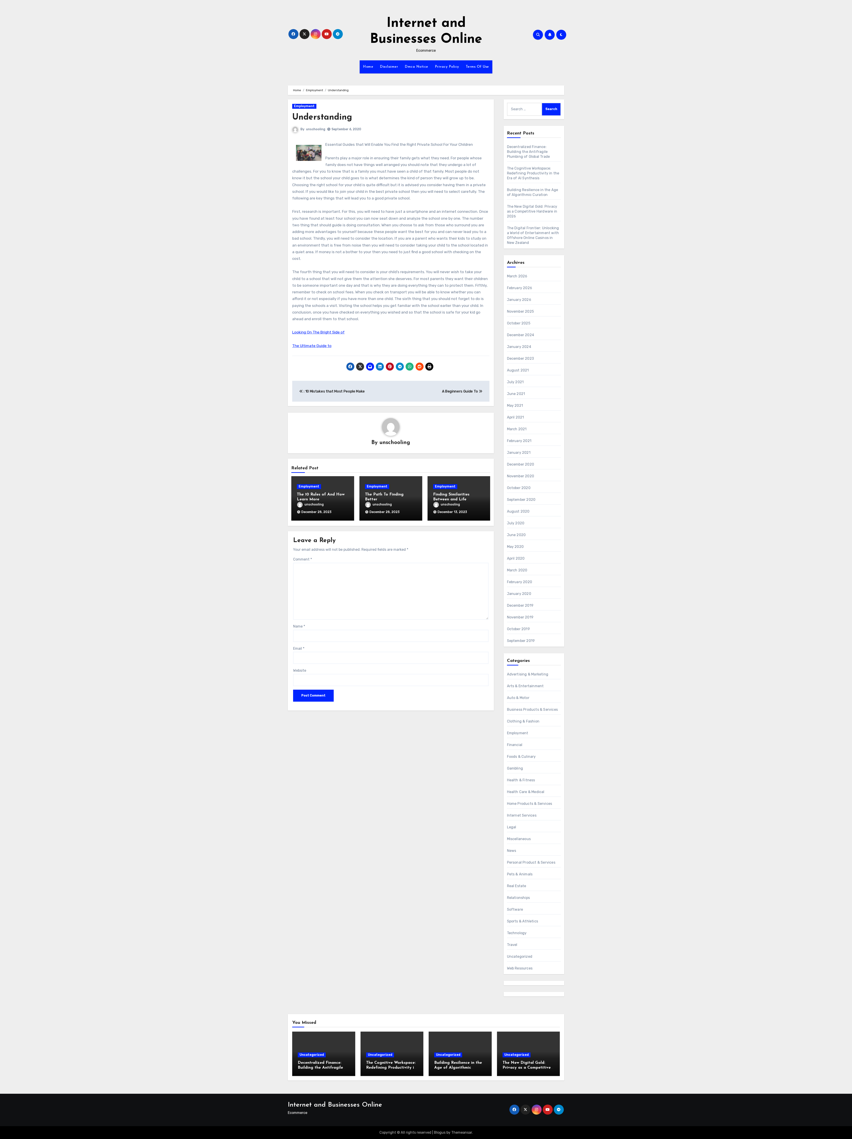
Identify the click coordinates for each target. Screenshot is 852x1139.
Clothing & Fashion (523, 721)
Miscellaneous (519, 839)
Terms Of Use (477, 67)
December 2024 (520, 335)
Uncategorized (519, 956)
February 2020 (519, 582)
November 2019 (520, 617)
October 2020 (519, 488)
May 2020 (515, 547)
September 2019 (521, 641)
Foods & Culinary (521, 756)
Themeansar (461, 1132)
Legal (511, 827)
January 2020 (519, 594)
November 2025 (520, 311)
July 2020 (516, 523)
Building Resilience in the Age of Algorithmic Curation (458, 1067)
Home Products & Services (529, 803)
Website (299, 670)
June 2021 (516, 394)
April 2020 (516, 558)
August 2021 (518, 370)
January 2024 (519, 347)
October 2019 (518, 629)
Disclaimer (389, 67)
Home (368, 67)
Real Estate (516, 886)
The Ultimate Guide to (311, 345)
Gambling (515, 768)
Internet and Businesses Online (335, 1104)
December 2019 (520, 605)
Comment (302, 559)
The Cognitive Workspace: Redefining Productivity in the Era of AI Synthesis (533, 173)
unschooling (315, 129)
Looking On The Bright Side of (318, 332)
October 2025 (518, 323)
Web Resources (520, 968)
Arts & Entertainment (525, 686)
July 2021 (515, 382)
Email (298, 648)
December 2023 (520, 358)
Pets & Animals (520, 874)
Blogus (440, 1132)
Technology (517, 933)
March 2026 (517, 276)
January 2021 (519, 452)
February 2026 (519, 288)
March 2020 (517, 570)
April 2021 (515, 417)
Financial (515, 745)
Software (515, 909)
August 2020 (518, 511)
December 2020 (520, 464)
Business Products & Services (532, 709)
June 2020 (516, 535)
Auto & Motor (518, 698)
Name (299, 626)
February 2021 (519, 441)
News (511, 851)
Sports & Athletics (522, 921)
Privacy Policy (447, 67)
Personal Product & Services (531, 862)
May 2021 (515, 405)
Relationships (518, 898)
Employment (304, 106)
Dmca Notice (416, 67)
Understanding (322, 117)
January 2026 (519, 300)
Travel (512, 945)
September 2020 (521, 499)
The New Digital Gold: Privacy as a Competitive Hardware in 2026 (532, 211)
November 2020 (520, 476)
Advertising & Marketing (527, 674)
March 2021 (517, 429)
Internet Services (521, 815)
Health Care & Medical (525, 792)
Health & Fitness (521, 780)
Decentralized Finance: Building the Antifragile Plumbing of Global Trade (528, 152)
